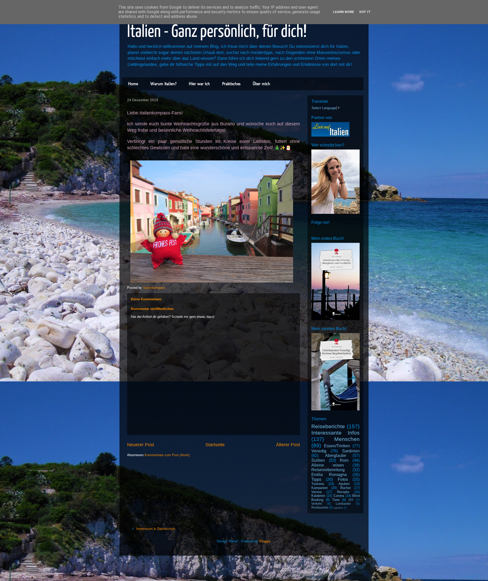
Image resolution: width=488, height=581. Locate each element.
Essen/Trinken (337, 446)
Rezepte (343, 492)
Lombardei (343, 503)
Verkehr (316, 503)
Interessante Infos (335, 433)
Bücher (345, 488)
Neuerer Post (140, 444)
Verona (316, 492)
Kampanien (319, 488)
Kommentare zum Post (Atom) (167, 455)
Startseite (215, 444)
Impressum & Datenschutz (156, 529)
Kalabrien (318, 496)
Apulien (344, 484)
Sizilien (318, 460)
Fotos (343, 479)
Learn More (343, 12)
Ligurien (338, 507)
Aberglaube (335, 455)
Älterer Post (288, 444)
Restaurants (319, 507)
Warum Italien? (163, 83)
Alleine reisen (327, 465)
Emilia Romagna (329, 474)
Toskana (317, 484)
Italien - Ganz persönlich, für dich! (217, 32)
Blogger (264, 541)
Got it (365, 12)
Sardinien (351, 451)
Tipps (316, 479)
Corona (338, 496)
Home (133, 83)
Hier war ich (199, 83)
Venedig (318, 451)
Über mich (261, 83)
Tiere (336, 500)
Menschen (347, 439)
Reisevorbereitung (328, 470)
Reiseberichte (328, 426)
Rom (344, 460)
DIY (351, 499)
